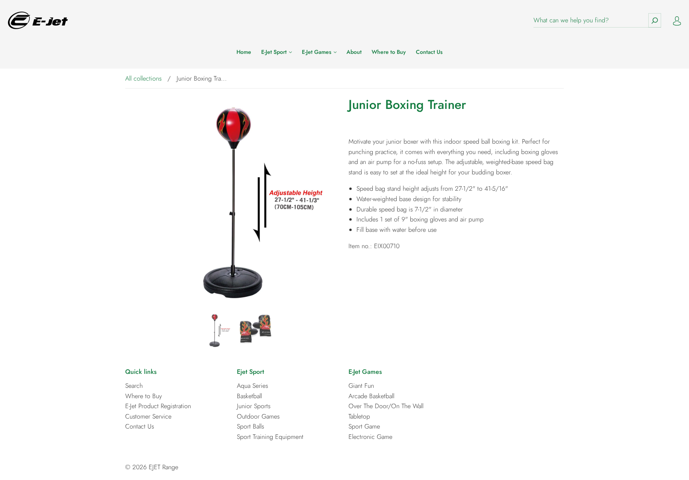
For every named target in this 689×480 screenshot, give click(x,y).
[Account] (677, 20)
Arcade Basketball (371, 396)
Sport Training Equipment (270, 436)
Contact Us (429, 52)
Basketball (249, 396)
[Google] (354, 263)
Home (243, 52)
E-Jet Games (317, 52)
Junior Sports (253, 406)
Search (134, 385)
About (354, 52)
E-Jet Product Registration (158, 406)
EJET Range (163, 467)
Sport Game (364, 426)
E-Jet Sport (274, 52)
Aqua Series (252, 385)
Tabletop (359, 416)
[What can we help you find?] (597, 20)
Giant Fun (361, 385)
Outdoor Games (258, 416)
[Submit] (654, 20)
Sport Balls (250, 426)
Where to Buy (389, 52)
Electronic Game (370, 436)
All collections (143, 78)
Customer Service (148, 416)
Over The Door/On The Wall (385, 406)
